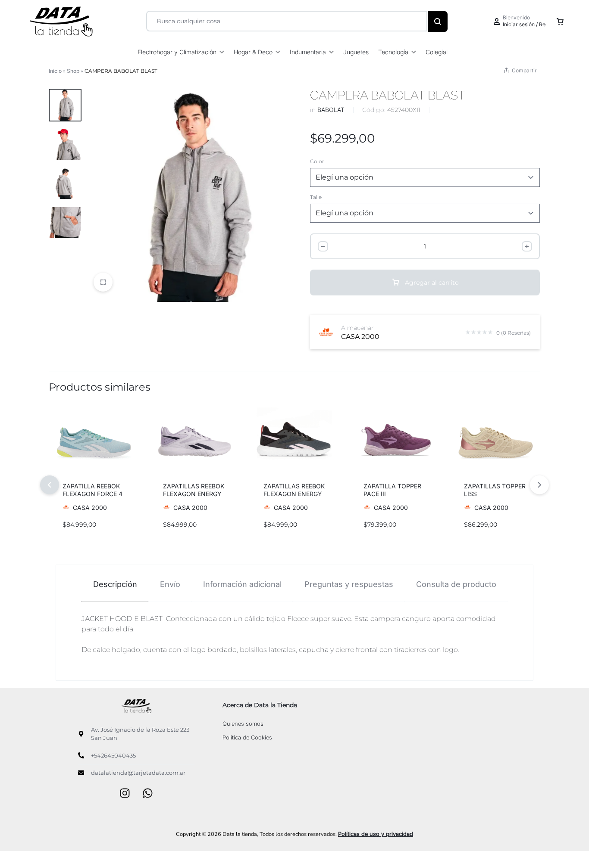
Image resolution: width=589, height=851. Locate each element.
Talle (316, 197)
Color (317, 161)
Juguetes (356, 52)
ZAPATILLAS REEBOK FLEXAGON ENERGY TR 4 (193, 493)
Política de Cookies (247, 737)
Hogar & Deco (253, 52)
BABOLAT (331, 109)
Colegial (437, 52)
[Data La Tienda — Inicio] (136, 706)
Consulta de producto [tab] (456, 584)
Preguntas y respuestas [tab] (348, 584)
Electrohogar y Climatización (177, 52)
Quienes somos (242, 724)
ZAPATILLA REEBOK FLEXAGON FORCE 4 (92, 489)
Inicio (55, 71)
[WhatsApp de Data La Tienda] (147, 794)
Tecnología (393, 52)
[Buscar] (437, 21)
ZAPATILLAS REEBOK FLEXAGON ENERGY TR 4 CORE (294, 493)
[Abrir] (103, 282)
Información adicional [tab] (242, 584)
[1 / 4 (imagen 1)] (295, 442)
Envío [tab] (170, 584)
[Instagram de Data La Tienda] (124, 794)
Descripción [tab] (115, 584)
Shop (73, 71)
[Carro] (560, 21)
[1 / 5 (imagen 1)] (94, 442)
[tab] (114, 584)
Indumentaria (308, 52)
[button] (62, 441)
